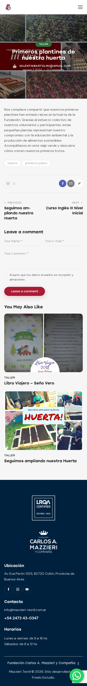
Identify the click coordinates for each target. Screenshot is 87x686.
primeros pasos (36, 163)
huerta (12, 163)
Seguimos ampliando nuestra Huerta (40, 461)
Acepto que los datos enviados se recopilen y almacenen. (41, 277)
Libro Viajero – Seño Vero (29, 383)
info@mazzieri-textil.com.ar (25, 610)
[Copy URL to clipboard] (79, 183)
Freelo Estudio (43, 677)
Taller (43, 44)
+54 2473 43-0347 (21, 618)
